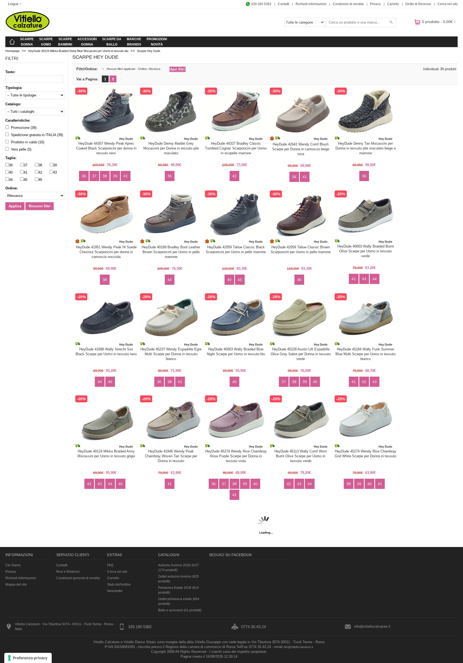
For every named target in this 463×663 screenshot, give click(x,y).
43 (55, 172)
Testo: (10, 72)
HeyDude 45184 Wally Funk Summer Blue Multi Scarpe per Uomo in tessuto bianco (365, 354)
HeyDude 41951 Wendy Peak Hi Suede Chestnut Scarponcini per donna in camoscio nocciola (106, 252)
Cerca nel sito (448, 4)
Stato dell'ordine (119, 584)
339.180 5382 (260, 4)
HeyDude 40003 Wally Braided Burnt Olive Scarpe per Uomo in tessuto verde (365, 251)
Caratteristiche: (17, 120)
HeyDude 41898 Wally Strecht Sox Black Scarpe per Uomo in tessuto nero (106, 351)
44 (11, 180)
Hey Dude (126, 138)
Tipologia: (13, 88)
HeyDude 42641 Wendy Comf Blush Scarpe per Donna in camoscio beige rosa (300, 149)
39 (55, 165)
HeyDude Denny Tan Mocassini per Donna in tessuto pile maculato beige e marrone (365, 148)
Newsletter (115, 591)
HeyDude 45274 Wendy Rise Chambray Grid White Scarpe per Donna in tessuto (365, 453)
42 (40, 172)
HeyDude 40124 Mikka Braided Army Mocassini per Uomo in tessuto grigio (106, 453)
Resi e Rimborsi (68, 572)
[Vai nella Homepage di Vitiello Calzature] (27, 31)
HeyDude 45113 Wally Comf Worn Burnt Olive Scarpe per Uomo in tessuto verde (300, 456)
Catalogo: (13, 104)
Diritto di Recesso (418, 4)
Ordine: (11, 188)
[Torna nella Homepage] (12, 41)
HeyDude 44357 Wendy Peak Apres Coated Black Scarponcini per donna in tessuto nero (106, 148)
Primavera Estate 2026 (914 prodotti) (178, 590)
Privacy (375, 4)
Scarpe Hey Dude (148, 51)
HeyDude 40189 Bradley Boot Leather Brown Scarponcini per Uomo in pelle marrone (171, 252)
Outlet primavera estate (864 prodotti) (178, 601)
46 (40, 180)
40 (11, 172)
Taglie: (10, 158)
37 (25, 165)
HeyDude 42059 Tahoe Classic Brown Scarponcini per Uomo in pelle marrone (301, 249)
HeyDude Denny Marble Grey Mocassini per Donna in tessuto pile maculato (171, 148)
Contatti (283, 4)
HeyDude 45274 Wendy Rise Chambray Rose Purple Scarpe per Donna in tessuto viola (236, 456)
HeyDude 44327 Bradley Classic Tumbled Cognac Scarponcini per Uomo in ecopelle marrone (236, 148)
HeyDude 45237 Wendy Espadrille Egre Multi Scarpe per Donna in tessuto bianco (170, 354)
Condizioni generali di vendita (78, 578)
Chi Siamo (13, 565)
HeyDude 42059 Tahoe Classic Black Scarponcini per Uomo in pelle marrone (236, 249)
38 (40, 165)
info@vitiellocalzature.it (372, 626)
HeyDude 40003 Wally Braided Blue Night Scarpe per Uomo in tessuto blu (236, 351)
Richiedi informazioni (311, 4)
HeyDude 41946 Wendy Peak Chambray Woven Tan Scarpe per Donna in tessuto (171, 456)
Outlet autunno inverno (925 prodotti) (178, 579)
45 (25, 180)
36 (11, 165)
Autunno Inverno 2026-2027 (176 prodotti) (178, 567)
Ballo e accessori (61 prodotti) (179, 610)
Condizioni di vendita (348, 4)
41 (25, 172)
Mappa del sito (16, 584)
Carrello (393, 4)
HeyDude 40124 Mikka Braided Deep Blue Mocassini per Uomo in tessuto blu (78, 51)
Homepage (12, 51)
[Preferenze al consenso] (28, 658)
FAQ (110, 565)
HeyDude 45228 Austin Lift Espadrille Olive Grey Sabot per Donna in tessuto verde (301, 354)
